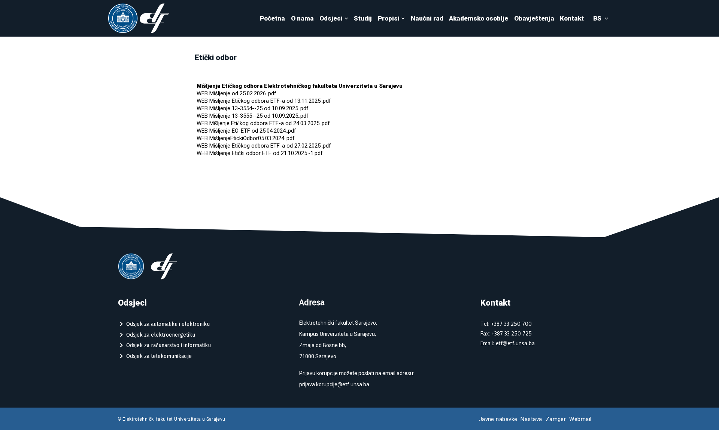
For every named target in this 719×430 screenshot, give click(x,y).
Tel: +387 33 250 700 (506, 324)
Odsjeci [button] (331, 18)
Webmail (580, 419)
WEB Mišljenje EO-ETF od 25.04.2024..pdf (246, 130)
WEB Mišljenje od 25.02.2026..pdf (236, 93)
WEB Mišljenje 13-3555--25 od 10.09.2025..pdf (253, 115)
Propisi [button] (389, 18)
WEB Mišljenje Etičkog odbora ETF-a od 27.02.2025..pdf (264, 145)
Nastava (531, 419)
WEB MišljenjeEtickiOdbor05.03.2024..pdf (246, 138)
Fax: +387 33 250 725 (506, 333)
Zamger (556, 419)
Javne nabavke (498, 419)
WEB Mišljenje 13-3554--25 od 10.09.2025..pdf (253, 108)
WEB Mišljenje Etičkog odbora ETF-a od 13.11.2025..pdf (264, 101)
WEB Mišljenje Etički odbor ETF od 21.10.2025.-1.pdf (260, 153)
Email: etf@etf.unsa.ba (507, 343)
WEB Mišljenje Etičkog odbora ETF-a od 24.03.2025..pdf (263, 123)
